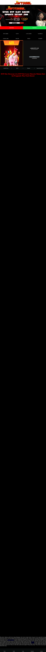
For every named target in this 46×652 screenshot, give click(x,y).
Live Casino (28, 33)
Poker (28, 38)
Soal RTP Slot (6, 68)
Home (4, 651)
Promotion (32, 651)
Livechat (41, 651)
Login (23, 651)
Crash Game (6, 38)
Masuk (34, 27)
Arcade (17, 38)
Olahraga (40, 33)
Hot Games (5, 33)
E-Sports (40, 38)
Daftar (11, 27)
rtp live (33, 641)
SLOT (17, 68)
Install (34, 56)
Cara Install (34, 58)
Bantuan (28, 68)
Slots (17, 33)
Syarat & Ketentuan (40, 68)
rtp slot (33, 642)
